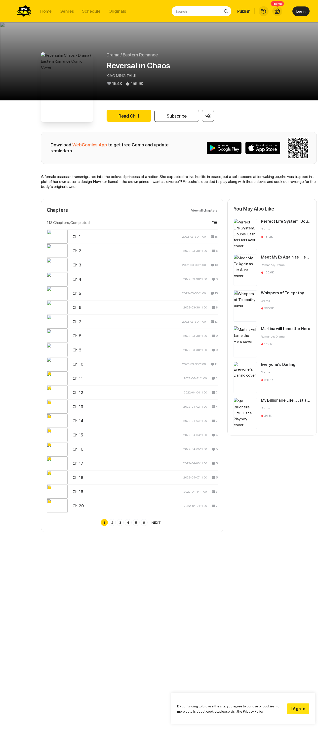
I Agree (298, 708)
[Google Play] (224, 148)
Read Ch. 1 (129, 116)
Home (46, 11)
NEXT (156, 522)
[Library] (264, 11)
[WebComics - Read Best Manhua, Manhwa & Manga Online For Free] (24, 11)
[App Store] (262, 148)
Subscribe (177, 116)
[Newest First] (215, 222)
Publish (243, 11)
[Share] (208, 116)
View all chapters (204, 210)
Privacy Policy (253, 711)
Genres (67, 11)
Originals (117, 11)
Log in (301, 11)
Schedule (91, 11)
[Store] (277, 11)
